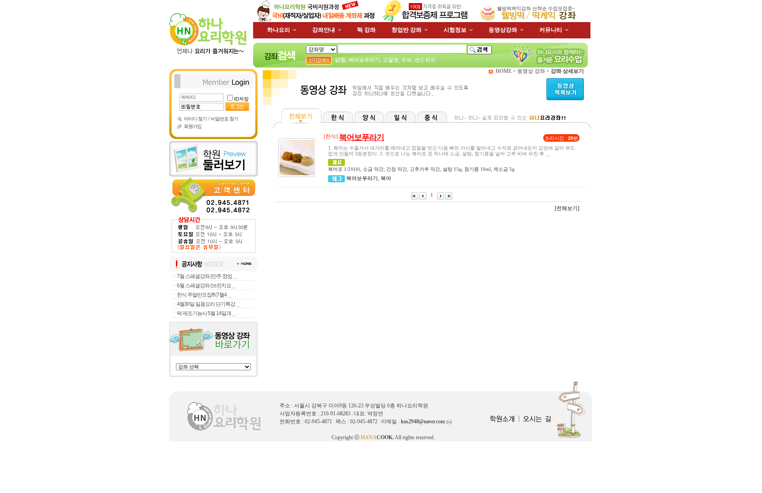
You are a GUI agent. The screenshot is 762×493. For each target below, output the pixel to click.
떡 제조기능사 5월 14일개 (204, 313)
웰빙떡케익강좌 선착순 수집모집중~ (536, 8)
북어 (386, 178)
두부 (406, 60)
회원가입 (193, 126)
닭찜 (340, 60)
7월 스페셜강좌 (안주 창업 (204, 276)
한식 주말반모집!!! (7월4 (202, 295)
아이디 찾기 (195, 118)
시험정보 (455, 29)
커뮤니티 (550, 29)
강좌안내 (323, 29)
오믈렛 (391, 60)
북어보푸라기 (364, 60)
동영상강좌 (503, 29)
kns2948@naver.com (423, 421)
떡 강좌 (366, 29)
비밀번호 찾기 (224, 118)
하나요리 (278, 29)
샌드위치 (425, 60)
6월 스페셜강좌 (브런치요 (204, 285)
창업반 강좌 (407, 29)
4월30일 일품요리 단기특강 (206, 304)
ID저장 (241, 99)
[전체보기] (567, 208)
